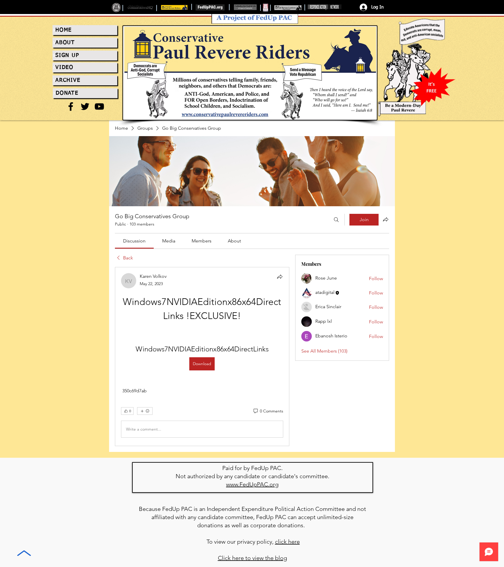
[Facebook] (70, 106)
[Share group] (385, 219)
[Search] (336, 220)
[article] (202, 356)
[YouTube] (99, 106)
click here (287, 541)
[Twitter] (85, 106)
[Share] (279, 276)
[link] (134, 241)
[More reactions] (145, 411)
